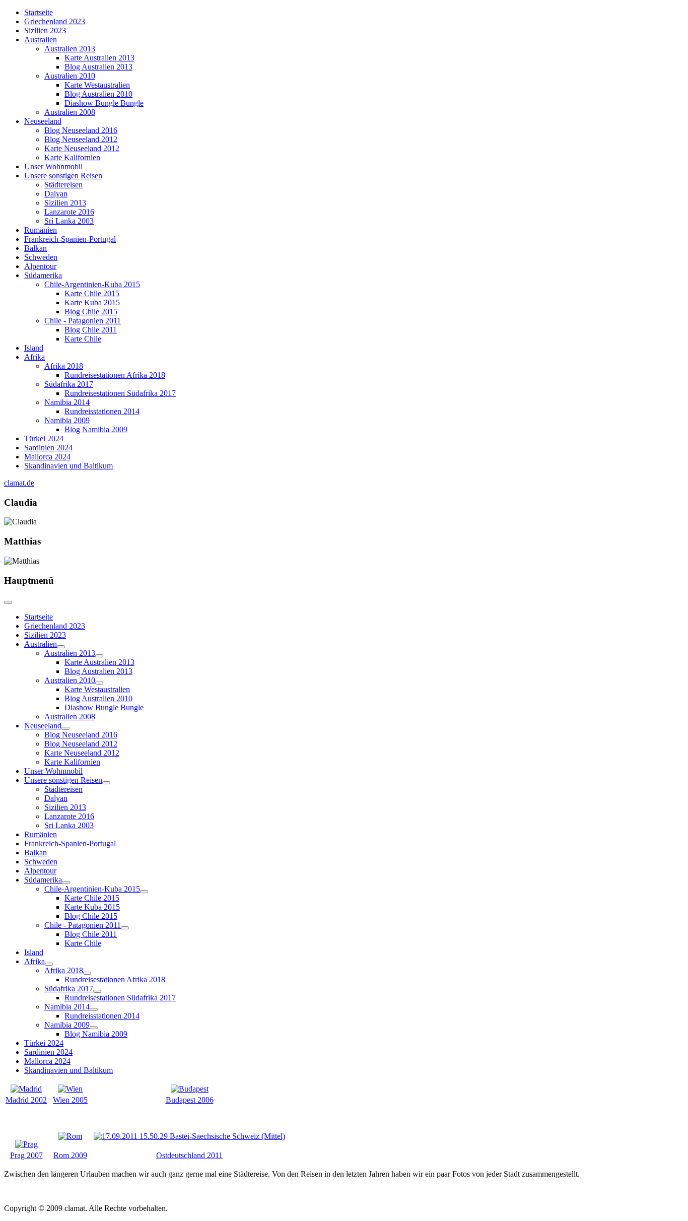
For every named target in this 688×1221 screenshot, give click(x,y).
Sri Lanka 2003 (69, 221)
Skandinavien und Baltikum (68, 465)
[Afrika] (49, 964)
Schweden (40, 257)
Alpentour (40, 266)
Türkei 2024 (43, 438)
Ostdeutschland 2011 (189, 1155)
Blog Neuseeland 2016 (80, 130)
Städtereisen (63, 184)
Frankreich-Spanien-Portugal (70, 239)
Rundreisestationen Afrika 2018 (114, 375)
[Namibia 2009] (94, 1027)
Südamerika (43, 275)
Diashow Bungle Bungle (104, 103)
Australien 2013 (69, 48)
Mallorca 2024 (47, 456)
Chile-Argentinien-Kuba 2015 (92, 284)
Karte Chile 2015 (91, 293)
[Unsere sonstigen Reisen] (106, 782)
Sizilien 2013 (65, 202)
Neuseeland (42, 121)
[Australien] (61, 646)
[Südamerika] (66, 882)
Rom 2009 (70, 1155)
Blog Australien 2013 (98, 66)
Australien (40, 39)
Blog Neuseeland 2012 (80, 139)
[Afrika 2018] (87, 973)
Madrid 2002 (26, 1100)
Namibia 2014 (67, 402)
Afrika (34, 357)
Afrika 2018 (63, 366)
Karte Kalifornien (72, 157)
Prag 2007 (26, 1155)
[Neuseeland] (65, 728)
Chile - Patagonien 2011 (82, 320)
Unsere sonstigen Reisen (63, 175)
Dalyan (55, 193)
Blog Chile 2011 (90, 329)
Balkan (35, 248)
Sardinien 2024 (48, 447)
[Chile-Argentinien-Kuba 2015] (144, 891)
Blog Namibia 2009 (95, 429)
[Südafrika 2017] (97, 991)
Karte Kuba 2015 (92, 302)
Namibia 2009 (67, 420)
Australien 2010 (69, 76)
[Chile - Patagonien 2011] (125, 927)
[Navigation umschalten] (8, 602)
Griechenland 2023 (54, 21)
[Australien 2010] (99, 683)
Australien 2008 (69, 112)
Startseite (38, 12)
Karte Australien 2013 (99, 57)
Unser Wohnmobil (53, 166)
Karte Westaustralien (97, 85)
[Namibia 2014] (94, 1009)
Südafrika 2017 (68, 384)
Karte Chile (82, 338)
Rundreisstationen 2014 (102, 411)
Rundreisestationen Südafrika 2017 (120, 393)
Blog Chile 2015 (90, 311)
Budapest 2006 (190, 1100)
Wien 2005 (70, 1100)
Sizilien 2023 (45, 30)
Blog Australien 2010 (98, 94)
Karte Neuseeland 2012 (81, 148)
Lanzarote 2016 (69, 212)
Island (33, 348)
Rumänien (40, 230)
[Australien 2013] (99, 655)
